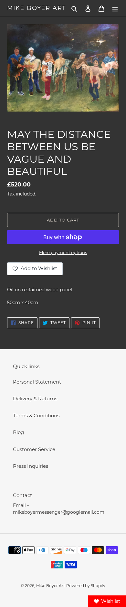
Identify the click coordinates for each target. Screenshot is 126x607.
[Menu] (115, 8)
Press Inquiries (30, 466)
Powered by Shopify (85, 585)
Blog (18, 432)
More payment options (63, 252)
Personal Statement (37, 382)
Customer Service (34, 449)
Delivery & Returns (35, 398)
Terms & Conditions (36, 415)
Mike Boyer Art (36, 8)
